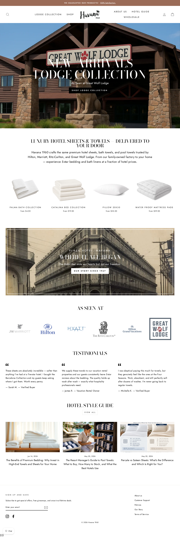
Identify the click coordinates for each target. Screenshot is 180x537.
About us (138, 495)
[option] (90, 75)
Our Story (139, 509)
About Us (120, 11)
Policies (138, 504)
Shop (70, 14)
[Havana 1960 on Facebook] (13, 516)
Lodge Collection (48, 14)
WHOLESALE (132, 17)
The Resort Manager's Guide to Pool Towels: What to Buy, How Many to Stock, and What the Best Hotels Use (90, 464)
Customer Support (142, 500)
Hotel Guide (140, 11)
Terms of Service (142, 514)
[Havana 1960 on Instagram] (7, 516)
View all (90, 412)
